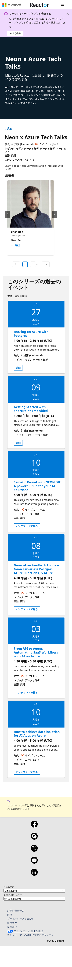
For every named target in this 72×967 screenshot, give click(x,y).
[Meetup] (34, 838)
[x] (34, 850)
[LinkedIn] (34, 874)
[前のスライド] (7, 214)
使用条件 (12, 922)
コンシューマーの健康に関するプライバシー (31, 935)
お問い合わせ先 (15, 910)
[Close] (67, 14)
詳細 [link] (18, 367)
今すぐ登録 (15, 33)
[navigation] (16, 264)
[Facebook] (34, 826)
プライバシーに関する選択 (28, 931)
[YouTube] (34, 862)
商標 (9, 914)
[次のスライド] (54, 214)
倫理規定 (12, 927)
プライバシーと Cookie (20, 918)
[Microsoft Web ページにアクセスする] (12, 4)
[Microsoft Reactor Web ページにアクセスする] (39, 4)
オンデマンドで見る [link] (27, 526)
